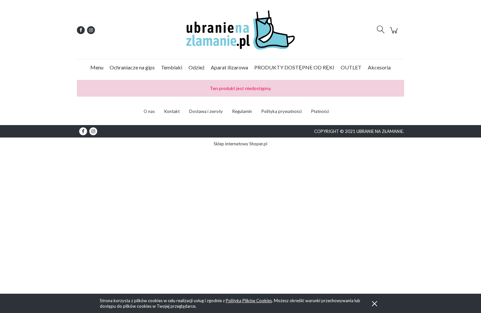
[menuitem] (97, 67)
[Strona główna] (240, 30)
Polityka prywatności (281, 111)
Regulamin (242, 111)
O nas (149, 111)
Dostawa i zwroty (206, 111)
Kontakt (172, 111)
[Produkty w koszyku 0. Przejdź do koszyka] (395, 33)
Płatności (320, 111)
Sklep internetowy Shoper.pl (240, 143)
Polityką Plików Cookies (249, 300)
